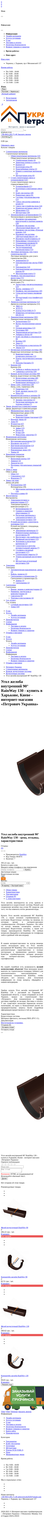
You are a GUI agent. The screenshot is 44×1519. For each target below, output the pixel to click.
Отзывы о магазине (14, 633)
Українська (14, 91)
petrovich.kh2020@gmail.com (29, 1497)
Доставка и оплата (13, 43)
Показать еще (7, 1385)
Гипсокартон (11, 1441)
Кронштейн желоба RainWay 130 (14, 1376)
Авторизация (11, 100)
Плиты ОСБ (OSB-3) (14, 1450)
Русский (5, 91)
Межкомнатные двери (15, 1454)
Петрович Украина (14, 667)
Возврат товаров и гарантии (17, 47)
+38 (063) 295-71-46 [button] (9, 1497)
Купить (27, 870)
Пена (8, 1452)
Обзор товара (11, 890)
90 (3, 876)
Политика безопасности (16, 45)
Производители (12, 620)
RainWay (23, 854)
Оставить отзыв (8, 1027)
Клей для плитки (13, 1444)
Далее (4, 1178)
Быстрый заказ (17, 886)
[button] (5, 59)
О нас (8, 40)
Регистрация (11, 98)
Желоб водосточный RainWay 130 (15, 1326)
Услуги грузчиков (13, 38)
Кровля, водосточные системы (18, 671)
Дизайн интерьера (13, 36)
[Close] (2, 1032)
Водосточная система (10, 874)
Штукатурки (11, 1448)
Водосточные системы (15, 674)
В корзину (5, 886)
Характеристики (13, 892)
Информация (11, 624)
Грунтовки (10, 1446)
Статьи (9, 622)
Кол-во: (4, 881)
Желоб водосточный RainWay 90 (14, 1228)
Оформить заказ (7, 145)
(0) (2, 848)
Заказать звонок (24, 134)
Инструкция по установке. (12, 1023)
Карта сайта (11, 1431)
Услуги (9, 613)
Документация (12, 894)
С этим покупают (13, 899)
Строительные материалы (17, 669)
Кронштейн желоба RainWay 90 (14, 1277)
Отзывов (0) (11, 896)
